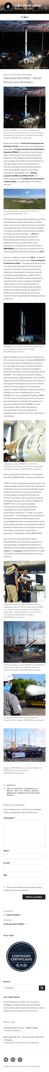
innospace (12, 793)
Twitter (7, 551)
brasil (10, 791)
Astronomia (20, 1042)
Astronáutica (10, 1042)
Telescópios (35, 1042)
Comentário (9, 818)
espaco (35, 791)
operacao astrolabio (29, 793)
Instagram (18, 551)
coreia (27, 791)
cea (16, 791)
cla (21, 791)
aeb (8, 788)
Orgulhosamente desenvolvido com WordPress (22, 1066)
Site (5, 875)
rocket (10, 795)
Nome (7, 851)
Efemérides (10, 1030)
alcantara (17, 788)
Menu (26, 17)
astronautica (30, 788)
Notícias (11, 785)
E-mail (7, 863)
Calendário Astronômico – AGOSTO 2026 (21, 1028)
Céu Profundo (28, 5)
